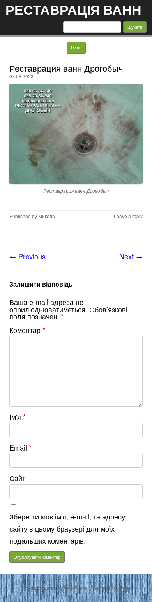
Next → (131, 256)
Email (20, 447)
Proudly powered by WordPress (53, 587)
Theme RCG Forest (111, 587)
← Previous (27, 256)
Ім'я (17, 417)
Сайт (17, 478)
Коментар (27, 330)
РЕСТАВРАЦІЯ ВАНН (73, 9)
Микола (46, 216)
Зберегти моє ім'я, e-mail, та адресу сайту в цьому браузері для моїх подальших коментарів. (67, 528)
